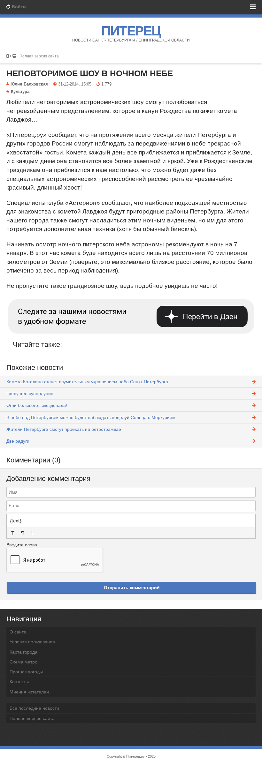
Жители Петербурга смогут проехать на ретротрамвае (63, 429)
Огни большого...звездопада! (36, 405)
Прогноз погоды (26, 671)
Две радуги (17, 441)
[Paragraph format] (22, 532)
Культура (20, 91)
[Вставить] (32, 532)
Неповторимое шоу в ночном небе (89, 73)
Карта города (23, 652)
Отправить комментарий (132, 587)
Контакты (19, 681)
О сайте (18, 631)
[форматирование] (13, 532)
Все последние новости (34, 708)
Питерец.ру (135, 756)
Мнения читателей (29, 691)
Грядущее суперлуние (29, 393)
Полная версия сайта (39, 56)
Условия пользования (32, 641)
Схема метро (23, 661)
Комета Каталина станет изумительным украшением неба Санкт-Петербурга (87, 381)
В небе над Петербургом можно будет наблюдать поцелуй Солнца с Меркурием (90, 417)
